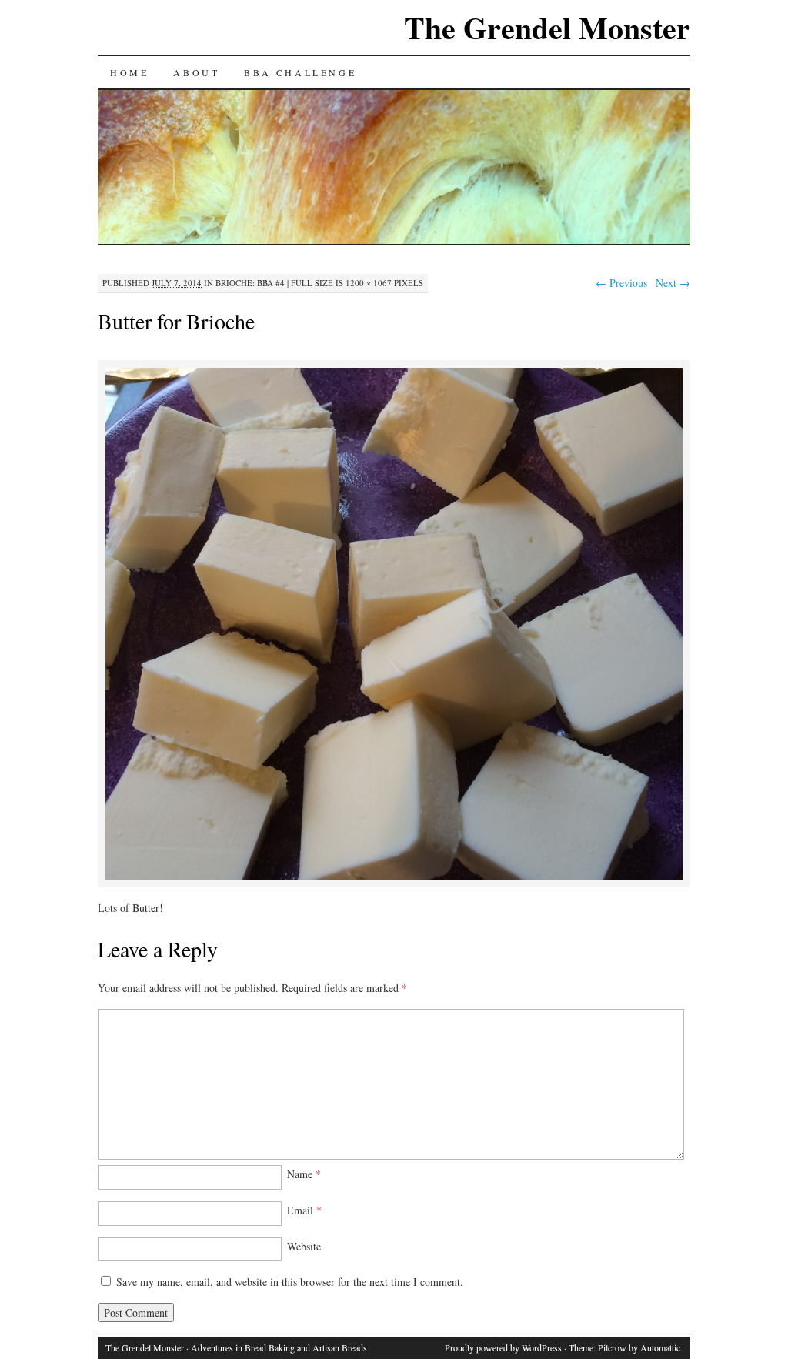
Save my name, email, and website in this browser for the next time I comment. (289, 1281)
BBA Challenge (300, 72)
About (196, 72)
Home (129, 72)
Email (304, 1210)
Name (304, 1174)
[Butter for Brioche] (394, 877)
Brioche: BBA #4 (250, 283)
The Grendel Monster (547, 27)
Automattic (660, 1347)
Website (304, 1246)
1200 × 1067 (369, 283)
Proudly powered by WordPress (503, 1347)
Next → (673, 282)
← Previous (621, 282)
